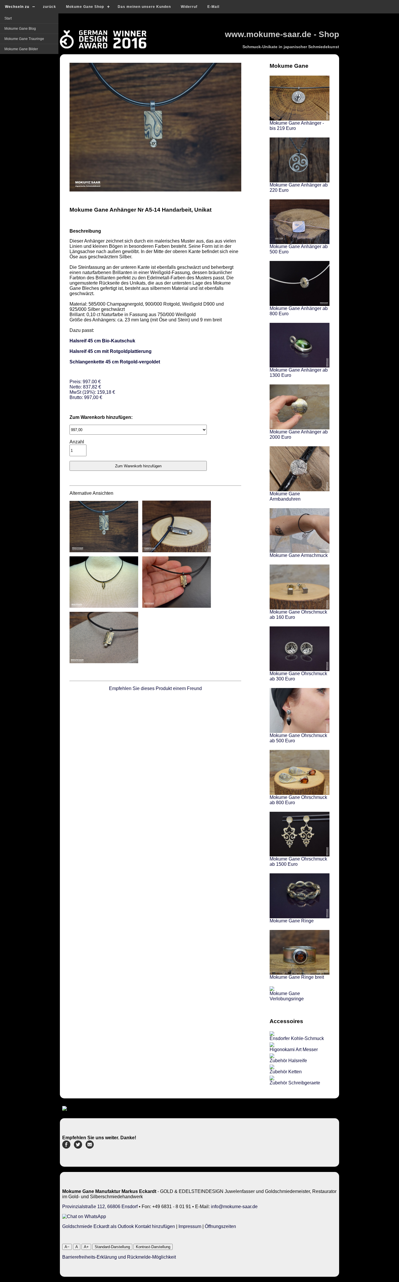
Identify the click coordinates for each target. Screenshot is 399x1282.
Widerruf (189, 7)
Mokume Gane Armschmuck (299, 555)
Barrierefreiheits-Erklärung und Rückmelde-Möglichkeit (119, 1257)
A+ (86, 1247)
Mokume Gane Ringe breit (297, 977)
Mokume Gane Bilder (21, 49)
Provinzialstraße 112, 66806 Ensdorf (100, 1206)
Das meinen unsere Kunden (144, 7)
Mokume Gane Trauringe (24, 39)
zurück (49, 7)
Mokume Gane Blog (20, 29)
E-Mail (213, 7)
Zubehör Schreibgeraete (295, 1082)
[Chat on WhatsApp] (84, 1216)
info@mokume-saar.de (234, 1206)
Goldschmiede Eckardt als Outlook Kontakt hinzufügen (118, 1226)
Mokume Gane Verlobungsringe (287, 996)
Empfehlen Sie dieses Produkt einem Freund (155, 688)
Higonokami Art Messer (294, 1049)
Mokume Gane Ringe (292, 920)
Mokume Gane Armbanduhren (285, 496)
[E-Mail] (90, 1147)
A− (67, 1247)
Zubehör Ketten (286, 1071)
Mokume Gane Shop (85, 7)
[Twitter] (78, 1147)
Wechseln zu (17, 7)
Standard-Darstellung (112, 1247)
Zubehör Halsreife (288, 1060)
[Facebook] (66, 1147)
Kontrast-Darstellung (153, 1247)
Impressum (189, 1226)
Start (8, 18)
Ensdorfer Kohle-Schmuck (297, 1038)
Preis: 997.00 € (92, 389)
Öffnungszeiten (220, 1226)
